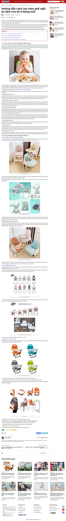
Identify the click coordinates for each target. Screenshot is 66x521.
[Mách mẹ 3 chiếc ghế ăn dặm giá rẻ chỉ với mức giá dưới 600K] (9, 486)
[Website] (42, 437)
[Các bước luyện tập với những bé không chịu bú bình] (52, 35)
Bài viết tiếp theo (42, 445)
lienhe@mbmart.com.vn (9, 515)
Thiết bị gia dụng (39, 1)
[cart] (61, 1)
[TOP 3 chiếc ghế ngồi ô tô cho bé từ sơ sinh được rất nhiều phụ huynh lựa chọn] (25, 486)
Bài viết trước (5, 445)
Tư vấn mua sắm (5, 463)
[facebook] (41, 437)
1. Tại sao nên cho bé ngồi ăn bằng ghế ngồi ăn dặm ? (12, 33)
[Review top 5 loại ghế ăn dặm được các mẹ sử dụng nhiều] (9, 466)
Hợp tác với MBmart (21, 508)
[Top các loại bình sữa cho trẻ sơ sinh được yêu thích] (52, 18)
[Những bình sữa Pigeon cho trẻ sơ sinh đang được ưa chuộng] (52, 29)
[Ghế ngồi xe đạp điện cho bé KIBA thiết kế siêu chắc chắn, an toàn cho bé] (57, 466)
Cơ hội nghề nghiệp (21, 510)
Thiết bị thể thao (27, 1)
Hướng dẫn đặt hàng (37, 506)
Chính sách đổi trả (37, 510)
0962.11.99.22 (8, 514)
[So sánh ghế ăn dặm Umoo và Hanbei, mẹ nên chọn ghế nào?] (25, 466)
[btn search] (48, 2)
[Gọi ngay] (63, 510)
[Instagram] (45, 437)
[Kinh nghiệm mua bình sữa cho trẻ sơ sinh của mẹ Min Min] (52, 24)
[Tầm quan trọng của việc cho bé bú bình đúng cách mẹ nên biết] (52, 12)
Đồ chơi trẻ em (20, 1)
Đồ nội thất (33, 1)
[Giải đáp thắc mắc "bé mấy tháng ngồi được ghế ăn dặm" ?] (41, 486)
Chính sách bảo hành (37, 512)
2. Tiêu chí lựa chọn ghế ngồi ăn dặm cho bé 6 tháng (11, 35)
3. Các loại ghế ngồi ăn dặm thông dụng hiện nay (11, 37)
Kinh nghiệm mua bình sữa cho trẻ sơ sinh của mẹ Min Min (59, 23)
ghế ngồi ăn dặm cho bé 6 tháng (21, 89)
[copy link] (14, 17)
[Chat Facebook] (63, 512)
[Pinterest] (44, 437)
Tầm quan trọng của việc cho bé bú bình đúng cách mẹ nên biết (59, 11)
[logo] (6, 1)
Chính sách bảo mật (52, 506)
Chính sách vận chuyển (38, 508)
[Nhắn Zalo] (63, 507)
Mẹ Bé (16, 1)
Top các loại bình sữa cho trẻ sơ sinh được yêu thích (59, 17)
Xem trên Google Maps (10, 512)
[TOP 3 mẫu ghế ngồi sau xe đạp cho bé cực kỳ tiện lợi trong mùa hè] (41, 466)
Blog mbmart (20, 512)
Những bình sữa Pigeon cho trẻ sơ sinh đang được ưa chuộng (59, 29)
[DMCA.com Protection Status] (52, 513)
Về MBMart (20, 506)
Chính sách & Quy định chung (54, 508)
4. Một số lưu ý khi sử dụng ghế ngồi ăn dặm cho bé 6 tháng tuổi (14, 39)
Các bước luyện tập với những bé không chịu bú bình (59, 35)
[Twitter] (43, 437)
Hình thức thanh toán (52, 510)
